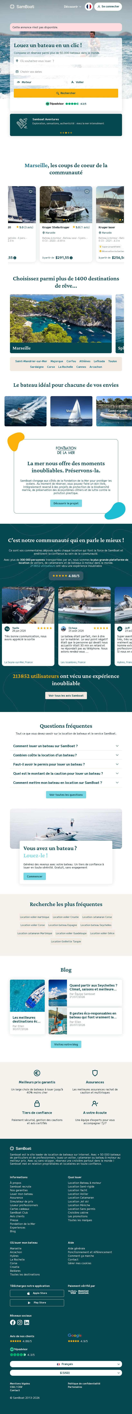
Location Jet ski (78, 1201)
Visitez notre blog (66, 1044)
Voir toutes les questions (66, 795)
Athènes (84, 361)
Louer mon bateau (21, 1193)
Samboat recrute (20, 1186)
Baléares (15, 1270)
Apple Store (39, 1293)
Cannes (81, 367)
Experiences (17, 1227)
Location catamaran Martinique (35, 933)
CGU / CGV (16, 1387)
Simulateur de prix (21, 1201)
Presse (14, 1220)
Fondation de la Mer (22, 1223)
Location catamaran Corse (97, 917)
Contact (73, 1259)
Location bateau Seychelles (96, 925)
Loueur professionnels (24, 1205)
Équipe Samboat (85, 994)
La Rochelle (65, 367)
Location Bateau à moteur (84, 1182)
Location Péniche (79, 1205)
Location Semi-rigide (81, 1186)
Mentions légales (20, 1383)
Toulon (112, 361)
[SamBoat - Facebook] (13, 1322)
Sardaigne (37, 367)
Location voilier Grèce (102, 933)
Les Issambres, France (73, 662)
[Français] (89, 7)
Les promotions (78, 1216)
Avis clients (17, 1216)
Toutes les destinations (25, 1274)
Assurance (16, 1197)
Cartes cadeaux (19, 1208)
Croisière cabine (78, 1212)
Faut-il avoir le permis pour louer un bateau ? (49, 764)
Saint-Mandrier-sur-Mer (31, 361)
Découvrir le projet (66, 503)
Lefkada (99, 361)
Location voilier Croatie (66, 917)
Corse (51, 367)
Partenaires (75, 1387)
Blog (13, 1231)
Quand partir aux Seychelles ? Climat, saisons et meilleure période (93, 989)
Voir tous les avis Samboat (66, 695)
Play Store (39, 1302)
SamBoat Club (19, 1212)
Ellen (21, 1026)
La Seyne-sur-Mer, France (19, 662)
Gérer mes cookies (79, 1263)
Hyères (14, 1255)
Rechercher (68, 93)
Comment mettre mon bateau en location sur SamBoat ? (57, 782)
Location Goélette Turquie (66, 941)
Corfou (71, 361)
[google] (75, 1336)
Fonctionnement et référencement (90, 1252)
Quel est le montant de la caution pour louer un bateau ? (58, 773)
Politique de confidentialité (84, 1383)
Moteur (26, 82)
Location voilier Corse (33, 925)
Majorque (57, 361)
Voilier (80, 82)
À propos (15, 1182)
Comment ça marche (81, 1255)
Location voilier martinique (34, 917)
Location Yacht (77, 1190)
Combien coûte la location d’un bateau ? (45, 755)
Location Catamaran (81, 1197)
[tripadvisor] (19, 1349)
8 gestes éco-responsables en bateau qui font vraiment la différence (93, 1017)
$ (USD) (65, 1373)
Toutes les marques (80, 1220)
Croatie (14, 1266)
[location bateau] (22, 7)
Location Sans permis (81, 1208)
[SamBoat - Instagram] (20, 1322)
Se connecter (110, 6)
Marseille (36, 165)
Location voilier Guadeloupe (71, 933)
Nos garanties (19, 1190)
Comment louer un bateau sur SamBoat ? (45, 745)
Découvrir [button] (71, 6)
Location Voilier (78, 1193)
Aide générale (76, 1248)
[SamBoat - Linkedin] (26, 1322)
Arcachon (96, 367)
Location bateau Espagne (62, 925)
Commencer (34, 876)
